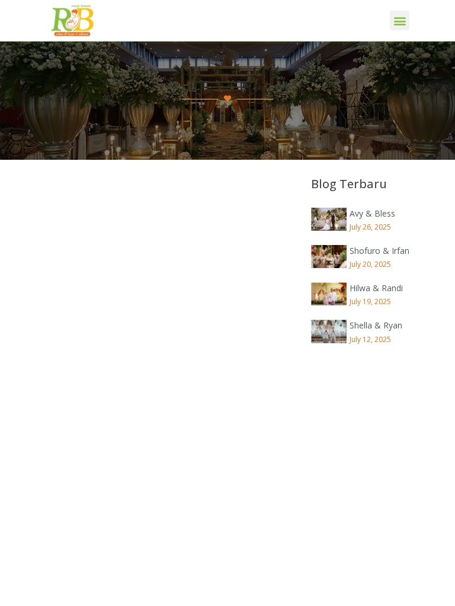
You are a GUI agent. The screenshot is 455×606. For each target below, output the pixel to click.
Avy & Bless (372, 213)
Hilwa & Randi (376, 288)
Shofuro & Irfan (379, 250)
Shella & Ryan (376, 325)
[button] (399, 20)
